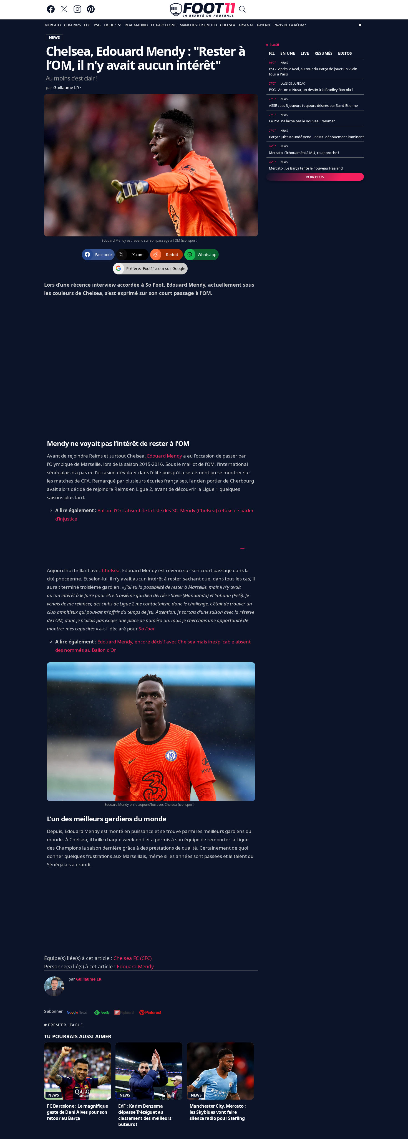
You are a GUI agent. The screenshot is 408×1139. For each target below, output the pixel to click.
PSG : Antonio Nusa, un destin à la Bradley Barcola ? (311, 89)
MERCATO (52, 25)
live (305, 53)
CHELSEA (227, 25)
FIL (272, 53)
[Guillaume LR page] (54, 986)
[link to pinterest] (91, 11)
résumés (323, 53)
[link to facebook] (51, 11)
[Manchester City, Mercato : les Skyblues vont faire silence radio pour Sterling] (220, 1071)
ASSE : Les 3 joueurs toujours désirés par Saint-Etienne (313, 105)
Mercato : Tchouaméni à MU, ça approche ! (304, 152)
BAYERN (263, 25)
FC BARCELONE (163, 25)
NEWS (54, 37)
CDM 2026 (72, 25)
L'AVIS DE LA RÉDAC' (289, 25)
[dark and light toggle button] (360, 25)
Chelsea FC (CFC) (133, 958)
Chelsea (111, 570)
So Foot (147, 628)
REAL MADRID (136, 25)
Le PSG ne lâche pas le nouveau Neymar (302, 120)
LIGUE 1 (110, 25)
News (53, 1095)
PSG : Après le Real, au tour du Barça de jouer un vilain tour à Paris (313, 71)
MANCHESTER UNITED (198, 25)
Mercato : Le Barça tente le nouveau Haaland (306, 168)
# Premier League (63, 1024)
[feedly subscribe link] (102, 1013)
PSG (97, 25)
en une (287, 53)
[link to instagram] (77, 11)
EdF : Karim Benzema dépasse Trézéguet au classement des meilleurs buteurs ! (144, 1115)
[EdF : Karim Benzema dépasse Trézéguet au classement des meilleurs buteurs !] (148, 1071)
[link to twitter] (64, 11)
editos (345, 53)
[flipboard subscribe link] (124, 1013)
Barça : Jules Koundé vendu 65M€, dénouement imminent (316, 136)
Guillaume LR (66, 87)
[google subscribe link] (77, 1013)
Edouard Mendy (164, 456)
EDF (87, 25)
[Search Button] (242, 10)
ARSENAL (246, 25)
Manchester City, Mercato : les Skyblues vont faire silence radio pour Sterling (218, 1112)
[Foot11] (202, 10)
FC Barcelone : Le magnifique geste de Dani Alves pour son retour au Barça (77, 1112)
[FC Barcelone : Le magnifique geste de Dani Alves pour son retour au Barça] (77, 1071)
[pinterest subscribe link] (150, 1013)
